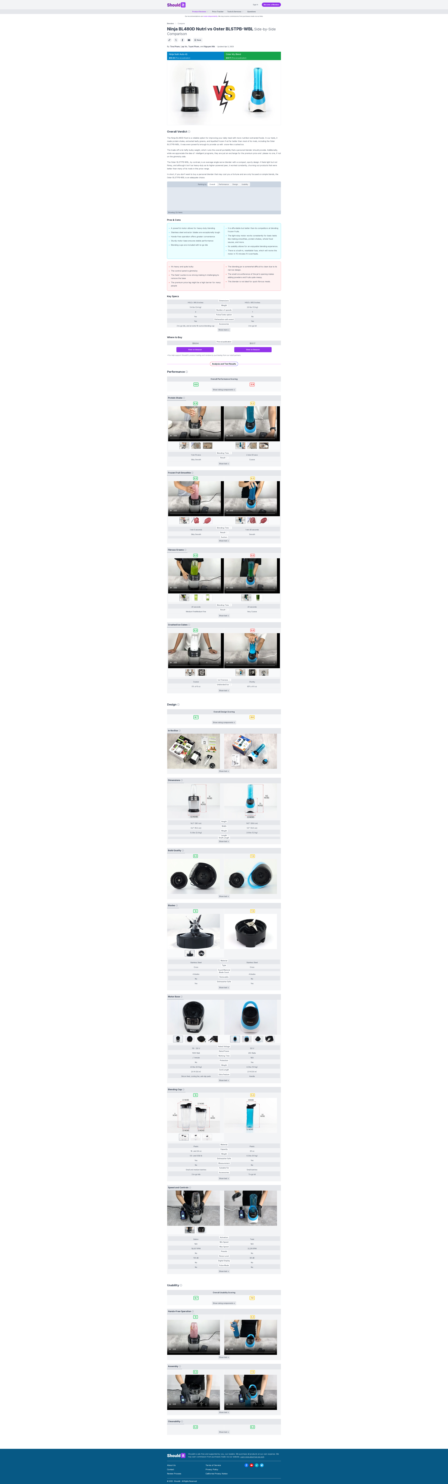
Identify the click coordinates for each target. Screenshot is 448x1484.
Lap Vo (184, 46)
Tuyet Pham (193, 46)
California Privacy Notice (217, 1473)
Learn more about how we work (252, 1457)
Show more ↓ (224, 330)
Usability (245, 184)
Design (235, 184)
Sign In (255, 5)
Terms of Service (213, 1465)
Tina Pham (175, 46)
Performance (224, 184)
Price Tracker (218, 12)
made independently (210, 16)
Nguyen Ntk (209, 46)
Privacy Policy (212, 1469)
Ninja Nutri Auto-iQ (178, 54)
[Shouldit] (176, 1455)
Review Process (174, 1473)
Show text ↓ (224, 464)
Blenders (170, 23)
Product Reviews (199, 12)
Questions (251, 12)
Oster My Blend (233, 54)
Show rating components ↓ (224, 390)
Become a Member (271, 5)
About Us (171, 1465)
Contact (170, 1469)
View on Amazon (195, 350)
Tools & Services (234, 12)
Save (199, 40)
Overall (212, 184)
